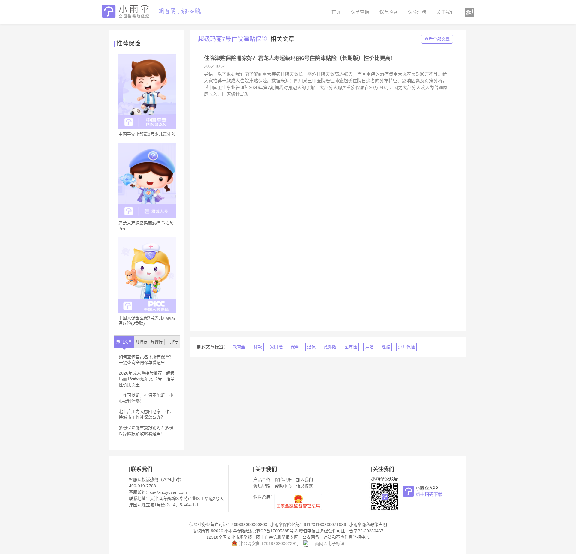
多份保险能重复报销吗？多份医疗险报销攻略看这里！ (146, 430)
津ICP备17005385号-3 (276, 530)
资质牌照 (262, 485)
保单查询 (360, 11)
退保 (311, 347)
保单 (295, 347)
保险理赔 (417, 11)
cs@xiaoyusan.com (168, 492)
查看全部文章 (437, 39)
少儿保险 (406, 347)
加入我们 (304, 479)
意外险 (330, 347)
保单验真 (389, 11)
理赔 (386, 347)
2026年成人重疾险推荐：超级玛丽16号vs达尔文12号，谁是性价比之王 (147, 379)
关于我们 (445, 11)
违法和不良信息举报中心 (346, 537)
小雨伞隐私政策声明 (368, 524)
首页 (336, 11)
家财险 (276, 347)
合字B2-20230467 (366, 530)
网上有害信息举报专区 (277, 537)
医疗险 (350, 347)
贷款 (258, 347)
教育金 (239, 347)
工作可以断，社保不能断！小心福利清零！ (146, 398)
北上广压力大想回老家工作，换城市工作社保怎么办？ (146, 414)
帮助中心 (283, 485)
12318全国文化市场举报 (229, 537)
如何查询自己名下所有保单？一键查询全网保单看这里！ (146, 359)
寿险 (369, 347)
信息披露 (304, 485)
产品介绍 (262, 479)
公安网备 (310, 537)
